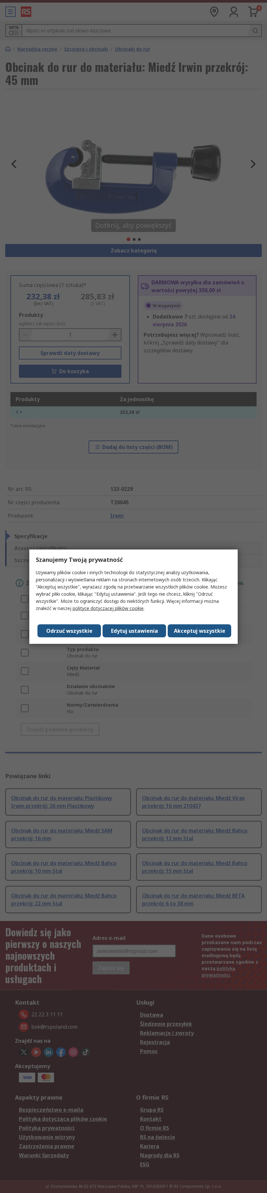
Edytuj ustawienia (134, 630)
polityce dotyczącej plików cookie (108, 608)
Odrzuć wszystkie (69, 630)
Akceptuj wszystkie (199, 630)
